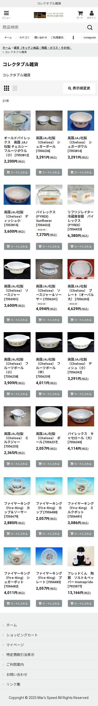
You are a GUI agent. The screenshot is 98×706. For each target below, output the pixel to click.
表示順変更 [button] (81, 88)
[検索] (90, 27)
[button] (6, 15)
